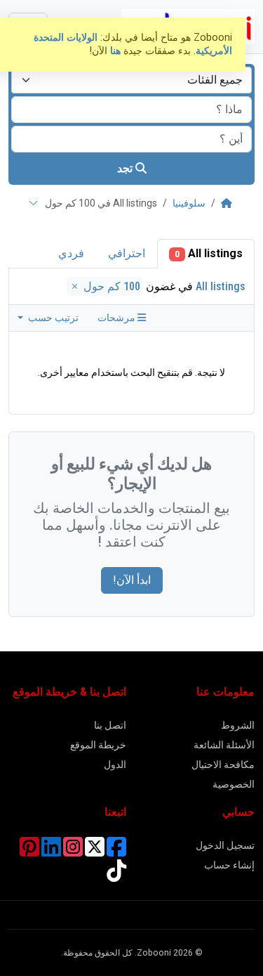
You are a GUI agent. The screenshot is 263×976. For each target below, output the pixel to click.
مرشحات (117, 317)
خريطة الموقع (98, 744)
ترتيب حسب (52, 317)
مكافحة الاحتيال (223, 764)
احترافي (126, 253)
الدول (115, 764)
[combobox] (131, 80)
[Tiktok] (116, 875)
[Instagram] (73, 851)
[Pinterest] (29, 851)
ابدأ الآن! (132, 580)
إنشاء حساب (229, 865)
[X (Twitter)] (94, 851)
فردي (71, 253)
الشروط (238, 725)
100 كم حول (110, 286)
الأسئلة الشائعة (224, 744)
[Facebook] (116, 851)
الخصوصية (234, 784)
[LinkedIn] (51, 851)
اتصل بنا (110, 725)
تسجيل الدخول (225, 845)
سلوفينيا (189, 203)
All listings (209, 253)
